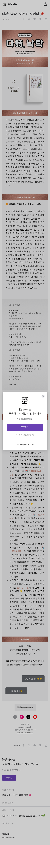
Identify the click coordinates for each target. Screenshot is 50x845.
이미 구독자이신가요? (25, 444)
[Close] (43, 396)
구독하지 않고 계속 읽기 (25, 435)
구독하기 (25, 427)
